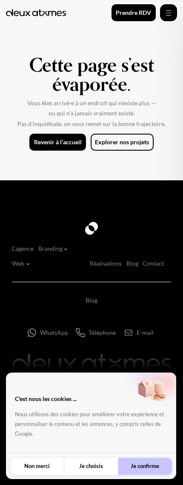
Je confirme (145, 466)
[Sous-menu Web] (27, 263)
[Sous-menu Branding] (65, 248)
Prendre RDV (133, 12)
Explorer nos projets (122, 142)
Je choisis (91, 466)
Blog (91, 300)
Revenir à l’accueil (58, 142)
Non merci (37, 466)
